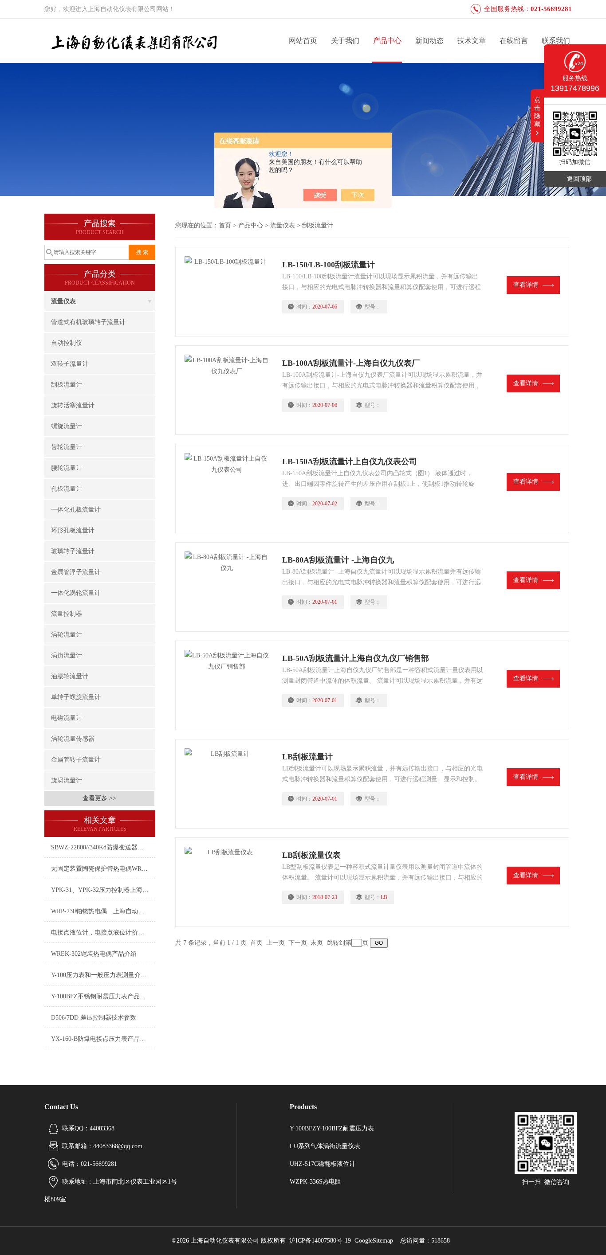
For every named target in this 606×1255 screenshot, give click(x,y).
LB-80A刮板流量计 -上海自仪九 (338, 559)
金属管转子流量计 (76, 759)
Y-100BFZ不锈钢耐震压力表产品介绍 (101, 996)
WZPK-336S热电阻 (315, 1181)
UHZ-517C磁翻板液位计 (322, 1164)
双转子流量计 (69, 363)
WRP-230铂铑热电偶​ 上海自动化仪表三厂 (103, 911)
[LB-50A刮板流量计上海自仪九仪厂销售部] (229, 685)
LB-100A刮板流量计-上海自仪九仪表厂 (351, 363)
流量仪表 (63, 301)
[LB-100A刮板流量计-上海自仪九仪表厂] (229, 390)
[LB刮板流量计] (229, 783)
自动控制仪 (66, 343)
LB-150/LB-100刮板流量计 (328, 264)
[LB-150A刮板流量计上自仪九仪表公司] (229, 488)
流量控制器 (66, 613)
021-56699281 (551, 8)
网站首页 (303, 40)
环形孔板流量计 (72, 530)
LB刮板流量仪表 (311, 855)
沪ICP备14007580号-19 (320, 1240)
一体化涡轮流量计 (76, 593)
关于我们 (345, 40)
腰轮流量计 (66, 468)
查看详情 (525, 284)
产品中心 (387, 40)
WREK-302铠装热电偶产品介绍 (94, 953)
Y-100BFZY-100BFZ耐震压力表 (332, 1128)
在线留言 (514, 40)
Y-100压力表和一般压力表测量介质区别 (103, 975)
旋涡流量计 (66, 780)
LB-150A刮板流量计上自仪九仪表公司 (349, 461)
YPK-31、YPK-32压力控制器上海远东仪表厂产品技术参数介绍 (103, 890)
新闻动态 (429, 40)
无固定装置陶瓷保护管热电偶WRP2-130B (103, 868)
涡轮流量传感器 (72, 738)
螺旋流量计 (66, 426)
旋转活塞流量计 (72, 405)
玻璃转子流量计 (72, 551)
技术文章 (471, 40)
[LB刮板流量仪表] (229, 882)
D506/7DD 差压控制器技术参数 (93, 1017)
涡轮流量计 (66, 634)
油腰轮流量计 (69, 676)
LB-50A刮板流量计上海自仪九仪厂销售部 (355, 658)
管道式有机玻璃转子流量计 (88, 322)
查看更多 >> (99, 798)
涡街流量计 (66, 655)
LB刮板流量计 (307, 756)
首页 (225, 225)
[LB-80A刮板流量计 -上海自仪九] (229, 586)
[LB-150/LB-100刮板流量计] (229, 291)
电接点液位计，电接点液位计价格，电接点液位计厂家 (103, 932)
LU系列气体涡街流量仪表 (325, 1146)
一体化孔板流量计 (76, 509)
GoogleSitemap (373, 1240)
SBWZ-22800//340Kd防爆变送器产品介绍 (103, 847)
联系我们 (556, 40)
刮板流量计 (66, 384)
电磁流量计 (66, 718)
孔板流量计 (66, 488)
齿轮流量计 (66, 447)
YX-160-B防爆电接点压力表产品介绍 (101, 1039)
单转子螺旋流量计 (76, 697)
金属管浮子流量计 (76, 572)
